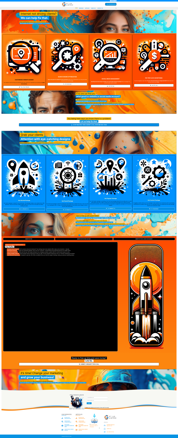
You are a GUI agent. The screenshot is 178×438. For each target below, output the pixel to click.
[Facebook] (110, 0)
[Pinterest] (115, 0)
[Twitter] (111, 0)
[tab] (29, 239)
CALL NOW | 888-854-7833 (111, 4)
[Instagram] (114, 0)
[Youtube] (113, 0)
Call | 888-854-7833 (110, 431)
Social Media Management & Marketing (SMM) (83, 425)
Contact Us (109, 428)
